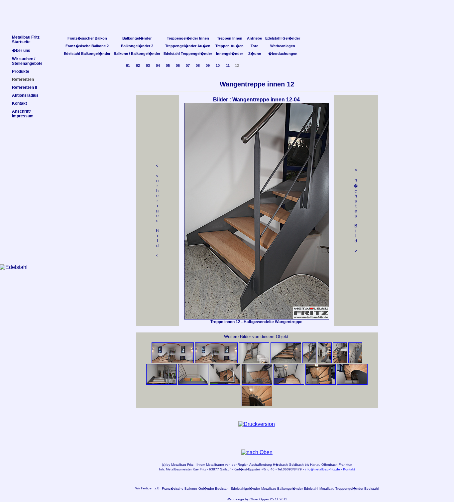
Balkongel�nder (137, 38)
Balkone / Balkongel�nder (137, 54)
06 (178, 65)
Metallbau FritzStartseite (26, 39)
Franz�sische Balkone (179, 488)
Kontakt (349, 469)
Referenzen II (24, 87)
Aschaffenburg (260, 464)
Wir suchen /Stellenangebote (27, 61)
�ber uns (21, 50)
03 (148, 65)
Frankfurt (345, 464)
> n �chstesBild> (356, 210)
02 (138, 65)
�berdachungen (282, 54)
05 (168, 65)
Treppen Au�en (229, 46)
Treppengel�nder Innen (188, 38)
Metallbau (178, 464)
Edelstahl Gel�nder (282, 38)
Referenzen (23, 79)
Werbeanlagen (282, 46)
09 (208, 65)
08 (198, 65)
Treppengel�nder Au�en (187, 46)
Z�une (254, 54)
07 (188, 65)
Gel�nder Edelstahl (213, 488)
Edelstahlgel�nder (245, 488)
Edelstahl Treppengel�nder (188, 54)
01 (128, 65)
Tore (254, 46)
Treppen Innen (229, 38)
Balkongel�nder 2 (137, 46)
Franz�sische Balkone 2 (87, 46)
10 (218, 65)
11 (228, 65)
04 (158, 65)
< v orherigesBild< (157, 210)
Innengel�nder (229, 54)
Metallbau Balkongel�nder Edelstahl (289, 488)
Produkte (20, 71)
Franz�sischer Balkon (87, 38)
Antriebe (254, 38)
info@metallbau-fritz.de (322, 469)
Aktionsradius (25, 95)
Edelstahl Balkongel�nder (87, 54)
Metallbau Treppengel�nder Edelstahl (349, 488)
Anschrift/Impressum (23, 113)
